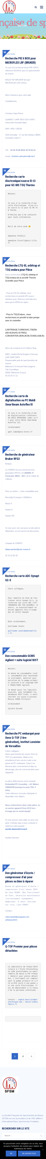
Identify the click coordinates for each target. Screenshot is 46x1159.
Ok (11, 1153)
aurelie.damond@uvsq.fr (16, 829)
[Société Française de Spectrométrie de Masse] (9, 7)
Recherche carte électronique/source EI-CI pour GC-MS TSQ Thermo (20, 181)
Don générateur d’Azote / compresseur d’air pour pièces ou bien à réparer (20, 877)
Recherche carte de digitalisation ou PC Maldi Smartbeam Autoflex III (20, 400)
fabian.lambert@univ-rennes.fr (17, 549)
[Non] (43, 1149)
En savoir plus (29, 1153)
